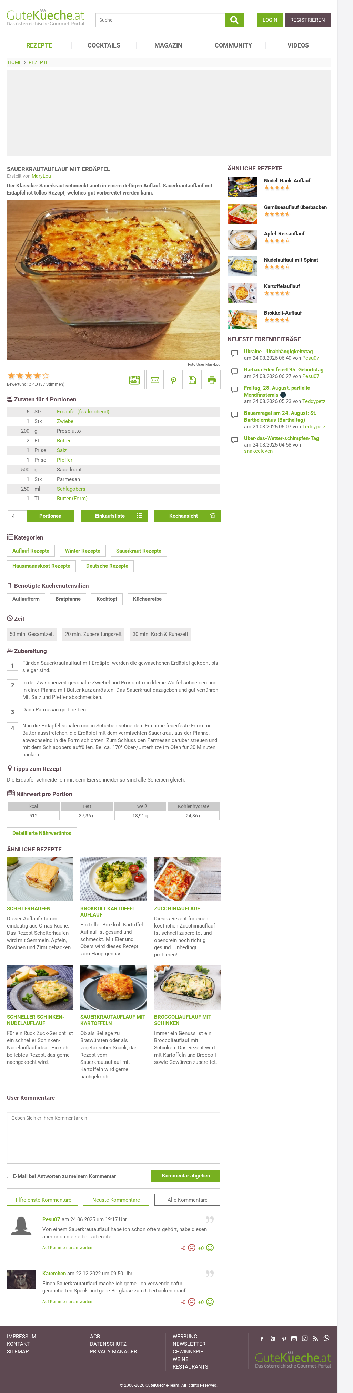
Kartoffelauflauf (282, 286)
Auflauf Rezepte (30, 551)
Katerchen (54, 1273)
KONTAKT (18, 1344)
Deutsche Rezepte (107, 566)
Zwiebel (66, 421)
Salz (62, 450)
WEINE (181, 1359)
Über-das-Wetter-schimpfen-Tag (281, 438)
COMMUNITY (233, 45)
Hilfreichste (42, 1200)
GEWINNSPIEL (189, 1352)
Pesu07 (51, 1219)
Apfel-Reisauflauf (284, 234)
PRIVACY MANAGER (113, 1352)
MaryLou (41, 176)
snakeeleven (258, 451)
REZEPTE (39, 45)
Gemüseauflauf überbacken (295, 207)
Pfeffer (64, 460)
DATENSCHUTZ (108, 1344)
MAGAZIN (168, 45)
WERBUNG (185, 1336)
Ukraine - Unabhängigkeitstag (278, 351)
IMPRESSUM (21, 1336)
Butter (64, 441)
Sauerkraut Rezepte (138, 551)
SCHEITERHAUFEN (29, 908)
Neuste (116, 1200)
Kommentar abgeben (186, 1176)
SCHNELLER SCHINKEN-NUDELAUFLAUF (35, 1020)
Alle (188, 1200)
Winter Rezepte (82, 551)
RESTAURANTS (190, 1367)
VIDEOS (298, 45)
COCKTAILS (104, 45)
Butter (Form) (72, 498)
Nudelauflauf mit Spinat (291, 260)
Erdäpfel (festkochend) (83, 412)
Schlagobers (71, 489)
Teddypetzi (314, 401)
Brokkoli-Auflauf (283, 313)
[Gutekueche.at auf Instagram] (294, 1338)
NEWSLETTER (189, 1344)
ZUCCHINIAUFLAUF (177, 908)
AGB (95, 1336)
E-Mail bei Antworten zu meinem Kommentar (63, 1176)
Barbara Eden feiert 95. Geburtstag (284, 370)
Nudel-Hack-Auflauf (287, 181)
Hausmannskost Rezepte (41, 566)
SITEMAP (18, 1352)
